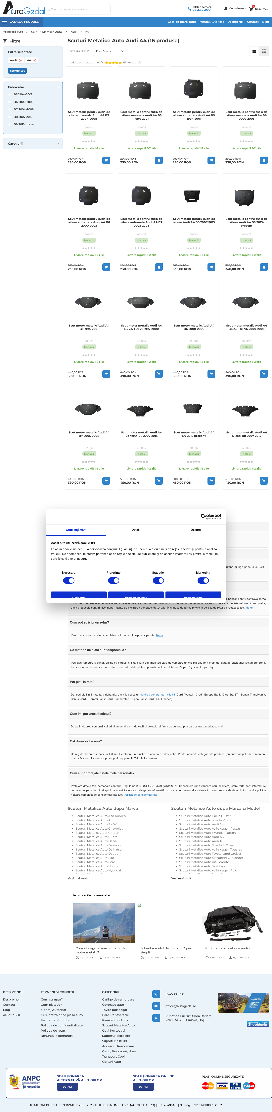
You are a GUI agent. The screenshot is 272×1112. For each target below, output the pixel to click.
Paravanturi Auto (115, 1020)
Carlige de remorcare (118, 999)
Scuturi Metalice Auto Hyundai (98, 870)
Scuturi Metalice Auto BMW (96, 824)
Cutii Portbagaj (113, 1030)
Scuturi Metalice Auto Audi (95, 820)
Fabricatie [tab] (16, 87)
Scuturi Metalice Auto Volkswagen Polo (208, 870)
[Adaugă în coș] (106, 160)
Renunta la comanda (57, 1036)
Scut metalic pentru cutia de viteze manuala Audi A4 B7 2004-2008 (89, 115)
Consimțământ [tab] (76, 529)
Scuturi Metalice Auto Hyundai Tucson (207, 833)
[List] (264, 51)
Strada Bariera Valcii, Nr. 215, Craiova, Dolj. (188, 1018)
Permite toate (193, 597)
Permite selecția (136, 597)
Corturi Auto (111, 1062)
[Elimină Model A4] (34, 60)
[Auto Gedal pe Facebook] (243, 1003)
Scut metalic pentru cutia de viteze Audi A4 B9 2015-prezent (247, 222)
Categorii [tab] (15, 143)
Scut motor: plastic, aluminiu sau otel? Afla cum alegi (230, 950)
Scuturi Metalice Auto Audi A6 (201, 837)
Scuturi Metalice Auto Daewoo (98, 845)
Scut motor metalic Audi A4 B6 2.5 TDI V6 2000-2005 (246, 327)
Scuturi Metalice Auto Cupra (96, 837)
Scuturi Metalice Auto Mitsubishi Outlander (211, 858)
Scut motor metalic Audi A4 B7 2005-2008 (89, 434)
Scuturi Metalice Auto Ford (95, 862)
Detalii (67, 1086)
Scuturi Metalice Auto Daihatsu (99, 849)
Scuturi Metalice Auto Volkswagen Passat (209, 828)
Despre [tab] (196, 529)
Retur (249, 607)
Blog (265, 22)
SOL (18, 1015)
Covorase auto (113, 1004)
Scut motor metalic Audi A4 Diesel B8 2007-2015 (246, 434)
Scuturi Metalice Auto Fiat (95, 858)
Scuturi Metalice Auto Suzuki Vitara (205, 820)
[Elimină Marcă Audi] (20, 60)
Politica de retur (53, 1030)
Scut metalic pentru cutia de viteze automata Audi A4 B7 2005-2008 (141, 222)
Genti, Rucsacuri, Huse (119, 1051)
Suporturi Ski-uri (114, 1041)
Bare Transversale (115, 1015)
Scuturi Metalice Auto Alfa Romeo (101, 816)
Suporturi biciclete (116, 1036)
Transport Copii (113, 1056)
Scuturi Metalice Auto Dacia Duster (205, 816)
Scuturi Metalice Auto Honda (97, 866)
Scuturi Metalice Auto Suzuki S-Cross (206, 845)
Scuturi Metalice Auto (118, 1025)
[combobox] (78, 9)
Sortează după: (78, 51)
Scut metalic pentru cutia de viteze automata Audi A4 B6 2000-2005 (89, 222)
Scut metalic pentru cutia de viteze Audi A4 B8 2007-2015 (194, 220)
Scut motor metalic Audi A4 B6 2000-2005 (194, 327)
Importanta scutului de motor (163, 948)
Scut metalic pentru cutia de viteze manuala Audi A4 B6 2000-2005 (247, 115)
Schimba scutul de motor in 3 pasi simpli (101, 950)
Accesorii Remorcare (118, 1046)
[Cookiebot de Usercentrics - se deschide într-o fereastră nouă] (203, 517)
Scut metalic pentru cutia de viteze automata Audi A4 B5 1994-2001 (194, 115)
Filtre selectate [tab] (20, 52)
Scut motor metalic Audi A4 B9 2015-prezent (194, 434)
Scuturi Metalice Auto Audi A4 (201, 824)
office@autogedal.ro (177, 1006)
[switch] (113, 581)
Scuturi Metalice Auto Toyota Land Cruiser (210, 853)
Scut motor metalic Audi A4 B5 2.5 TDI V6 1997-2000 (141, 327)
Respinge (78, 597)
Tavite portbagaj (114, 1010)
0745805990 (202, 10)
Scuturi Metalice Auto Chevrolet (99, 828)
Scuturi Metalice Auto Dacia (96, 841)
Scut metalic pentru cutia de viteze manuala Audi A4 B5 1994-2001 (141, 115)
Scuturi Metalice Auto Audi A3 (201, 841)
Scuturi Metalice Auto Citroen (97, 833)
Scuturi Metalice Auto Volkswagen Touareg (211, 849)
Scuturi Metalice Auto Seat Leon (203, 866)
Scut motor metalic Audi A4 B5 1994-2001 (89, 327)
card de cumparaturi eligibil (157, 694)
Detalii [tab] (136, 529)
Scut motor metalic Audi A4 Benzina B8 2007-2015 (141, 434)
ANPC (7, 1015)
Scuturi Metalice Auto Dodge (97, 853)
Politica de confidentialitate (140, 794)
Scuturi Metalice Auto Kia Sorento (204, 862)
